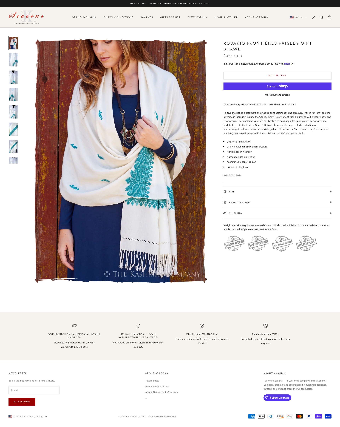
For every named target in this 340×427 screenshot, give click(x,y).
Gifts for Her (170, 17)
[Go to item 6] (13, 129)
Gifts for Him (198, 17)
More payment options (277, 94)
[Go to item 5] (13, 112)
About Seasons (256, 17)
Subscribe (22, 401)
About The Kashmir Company (161, 392)
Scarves (147, 17)
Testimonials (152, 380)
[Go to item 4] (13, 94)
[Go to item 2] (13, 60)
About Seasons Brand (157, 386)
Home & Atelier (226, 17)
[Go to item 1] (13, 43)
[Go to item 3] (13, 77)
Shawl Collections (119, 17)
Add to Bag (277, 75)
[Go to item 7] (13, 146)
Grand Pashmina (84, 17)
